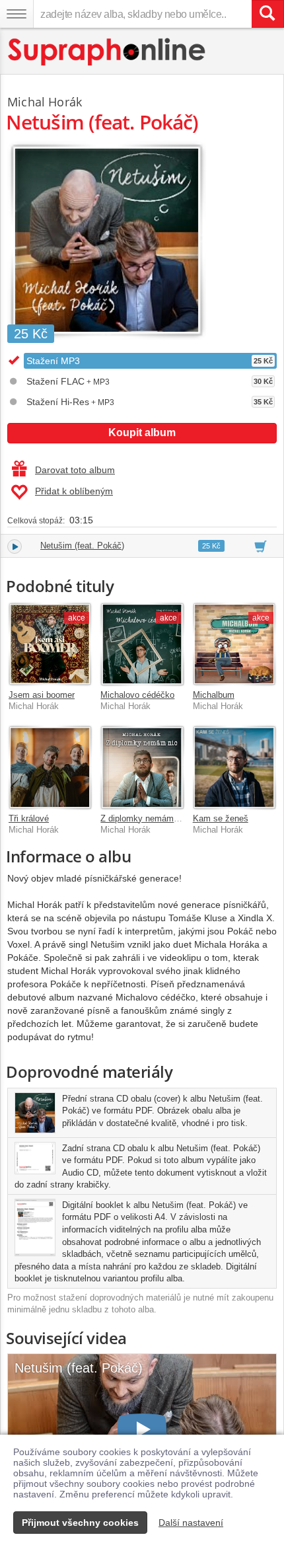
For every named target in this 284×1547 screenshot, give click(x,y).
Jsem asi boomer (42, 695)
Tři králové (29, 818)
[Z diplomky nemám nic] (141, 767)
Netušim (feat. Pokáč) (82, 545)
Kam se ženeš (220, 818)
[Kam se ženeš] (234, 767)
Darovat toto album (75, 470)
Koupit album (142, 432)
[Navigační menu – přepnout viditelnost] (16, 14)
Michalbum (213, 695)
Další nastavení (191, 1522)
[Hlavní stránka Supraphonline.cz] (107, 52)
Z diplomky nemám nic (144, 818)
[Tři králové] (49, 767)
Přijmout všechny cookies (80, 1522)
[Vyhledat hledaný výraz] (267, 14)
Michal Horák (44, 102)
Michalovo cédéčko (137, 695)
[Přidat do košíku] (260, 546)
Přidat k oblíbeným (74, 491)
